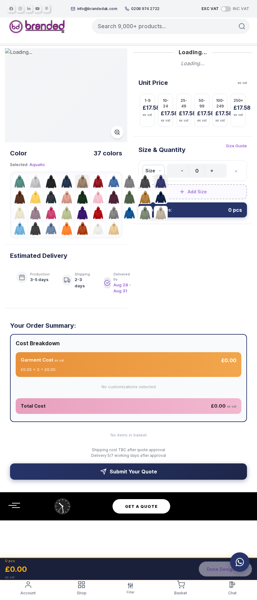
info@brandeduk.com (97, 8)
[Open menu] (12, 505)
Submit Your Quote (133, 471)
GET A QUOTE (141, 506)
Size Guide (236, 145)
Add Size (197, 191)
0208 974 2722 (145, 8)
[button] (242, 26)
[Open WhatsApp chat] (239, 562)
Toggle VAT (226, 8)
